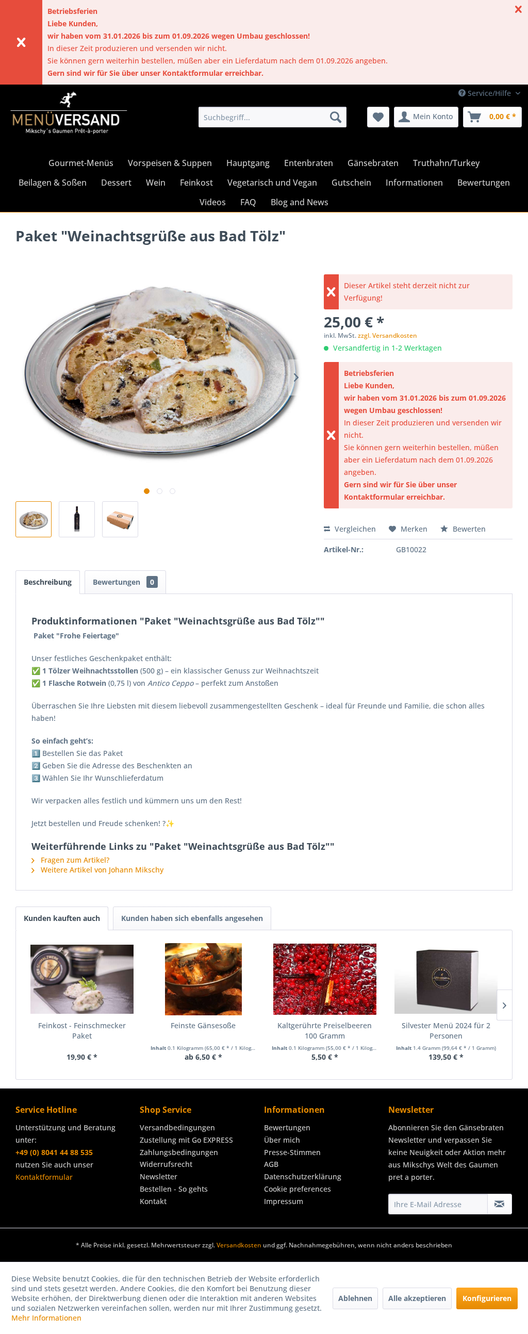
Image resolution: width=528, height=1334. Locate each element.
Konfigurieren (487, 1298)
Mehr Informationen (46, 1318)
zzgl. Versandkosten (387, 335)
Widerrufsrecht (166, 1164)
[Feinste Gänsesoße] (204, 979)
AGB (271, 1164)
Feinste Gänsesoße (203, 1025)
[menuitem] (272, 117)
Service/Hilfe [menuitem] (489, 93)
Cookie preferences (297, 1189)
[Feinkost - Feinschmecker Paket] (82, 979)
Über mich (282, 1140)
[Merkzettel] (378, 117)
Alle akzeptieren (417, 1298)
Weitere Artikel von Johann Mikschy (101, 870)
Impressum (283, 1201)
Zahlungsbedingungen (179, 1152)
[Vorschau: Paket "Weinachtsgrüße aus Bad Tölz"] (33, 519)
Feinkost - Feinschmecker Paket (82, 1030)
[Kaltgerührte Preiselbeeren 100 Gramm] (325, 979)
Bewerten (468, 529)
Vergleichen (354, 529)
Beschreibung (48, 582)
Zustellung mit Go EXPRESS (186, 1140)
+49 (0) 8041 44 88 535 (54, 1152)
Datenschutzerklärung (302, 1176)
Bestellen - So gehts (174, 1189)
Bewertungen (123, 582)
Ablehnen (355, 1298)
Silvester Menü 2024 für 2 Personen (446, 1030)
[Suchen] (335, 117)
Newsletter (158, 1176)
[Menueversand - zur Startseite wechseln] (68, 119)
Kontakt (153, 1201)
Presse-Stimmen (292, 1152)
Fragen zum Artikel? (74, 860)
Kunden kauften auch (62, 918)
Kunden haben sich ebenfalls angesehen (192, 918)
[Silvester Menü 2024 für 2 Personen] (446, 979)
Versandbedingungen (177, 1127)
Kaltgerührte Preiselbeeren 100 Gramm (324, 1030)
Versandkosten (239, 1245)
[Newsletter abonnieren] (499, 1204)
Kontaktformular (44, 1177)
